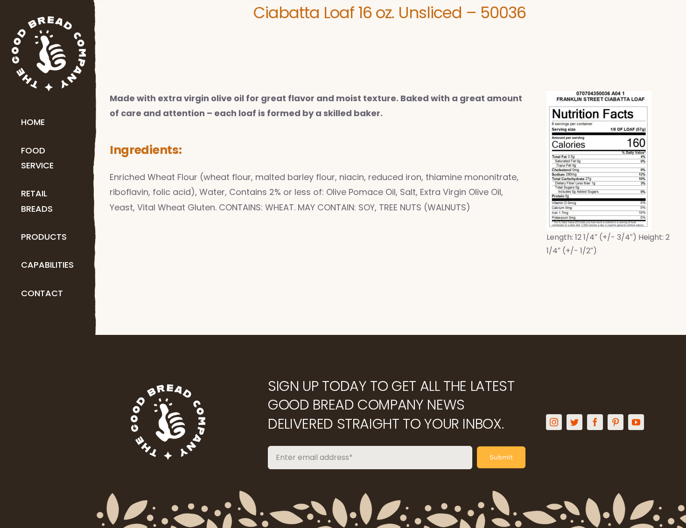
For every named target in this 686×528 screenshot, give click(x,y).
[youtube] (636, 422)
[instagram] (554, 422)
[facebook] (595, 422)
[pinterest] (615, 422)
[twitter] (574, 422)
